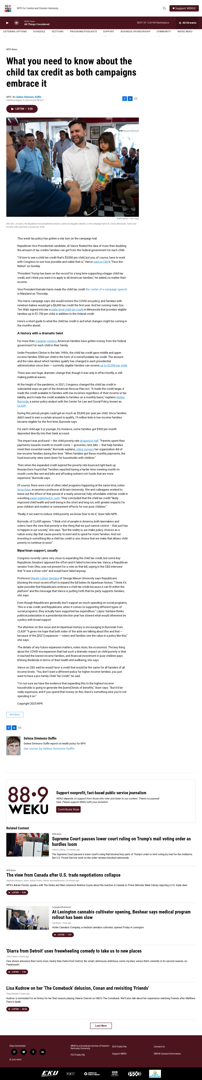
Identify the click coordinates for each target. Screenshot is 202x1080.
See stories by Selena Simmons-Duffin (49, 748)
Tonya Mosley (12, 993)
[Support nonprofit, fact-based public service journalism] (28, 801)
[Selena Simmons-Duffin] (13, 745)
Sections (58, 31)
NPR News (11, 49)
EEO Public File (119, 1046)
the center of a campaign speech (106, 289)
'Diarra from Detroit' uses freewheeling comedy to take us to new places (74, 951)
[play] (7, 23)
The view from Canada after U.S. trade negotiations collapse (63, 875)
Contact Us (159, 1046)
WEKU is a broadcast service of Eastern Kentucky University (90, 1047)
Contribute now (68, 809)
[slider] (21, 22)
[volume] (16, 22)
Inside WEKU (184, 31)
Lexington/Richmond (61, 907)
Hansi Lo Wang (58, 849)
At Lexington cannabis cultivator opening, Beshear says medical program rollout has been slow (121, 914)
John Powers (12, 956)
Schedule (39, 31)
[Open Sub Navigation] (5, 36)
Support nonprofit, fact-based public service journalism (101, 792)
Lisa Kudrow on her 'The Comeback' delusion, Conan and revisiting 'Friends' (77, 988)
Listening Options (15, 31)
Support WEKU (119, 1054)
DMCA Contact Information (167, 1054)
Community (164, 31)
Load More (101, 1025)
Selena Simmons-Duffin (28, 96)
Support (108, 31)
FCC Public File (78, 1055)
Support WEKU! (185, 8)
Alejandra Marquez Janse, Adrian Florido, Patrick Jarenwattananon (35, 880)
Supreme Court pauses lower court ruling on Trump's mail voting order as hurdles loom (121, 841)
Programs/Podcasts (83, 31)
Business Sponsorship (135, 31)
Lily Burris (56, 923)
